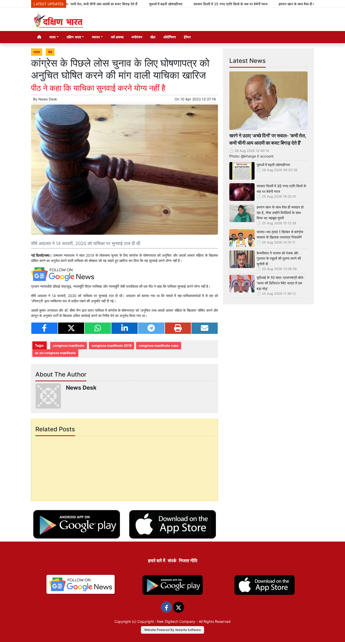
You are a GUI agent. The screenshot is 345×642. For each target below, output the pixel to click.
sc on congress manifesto (55, 353)
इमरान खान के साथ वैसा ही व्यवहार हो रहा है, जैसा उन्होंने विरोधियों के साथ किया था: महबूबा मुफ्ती (280, 212)
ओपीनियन (169, 37)
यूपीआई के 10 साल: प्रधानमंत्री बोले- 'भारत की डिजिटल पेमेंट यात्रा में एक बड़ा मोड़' (281, 282)
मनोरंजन (137, 37)
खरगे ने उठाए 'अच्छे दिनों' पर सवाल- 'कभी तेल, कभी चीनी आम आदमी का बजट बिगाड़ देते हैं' (267, 139)
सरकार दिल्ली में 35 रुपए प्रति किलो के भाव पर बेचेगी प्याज (211, 4)
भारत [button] (52, 37)
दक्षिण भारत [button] (74, 37)
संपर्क (172, 560)
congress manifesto (68, 345)
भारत (37, 52)
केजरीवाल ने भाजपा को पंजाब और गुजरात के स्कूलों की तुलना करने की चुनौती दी (279, 258)
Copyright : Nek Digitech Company (166, 621)
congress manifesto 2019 (111, 345)
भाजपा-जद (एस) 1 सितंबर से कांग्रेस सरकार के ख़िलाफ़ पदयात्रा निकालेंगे (280, 234)
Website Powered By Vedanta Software (172, 630)
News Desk (47, 99)
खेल (152, 37)
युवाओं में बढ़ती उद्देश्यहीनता (146, 4)
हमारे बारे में (156, 560)
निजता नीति (188, 560)
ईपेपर (187, 37)
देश (50, 52)
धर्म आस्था (117, 37)
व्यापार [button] (96, 37)
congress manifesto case (159, 345)
